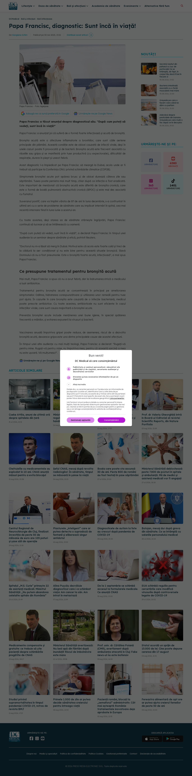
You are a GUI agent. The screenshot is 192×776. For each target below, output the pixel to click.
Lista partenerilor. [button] (117, 398)
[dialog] (96, 388)
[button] (96, 385)
